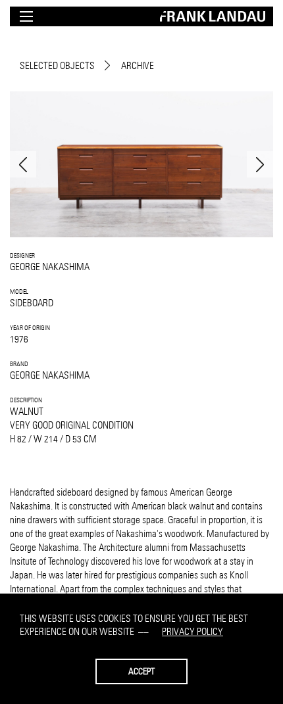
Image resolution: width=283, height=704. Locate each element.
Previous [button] (23, 164)
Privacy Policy (192, 631)
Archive (137, 65)
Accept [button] (141, 671)
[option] (141, 164)
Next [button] (260, 164)
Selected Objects (57, 65)
